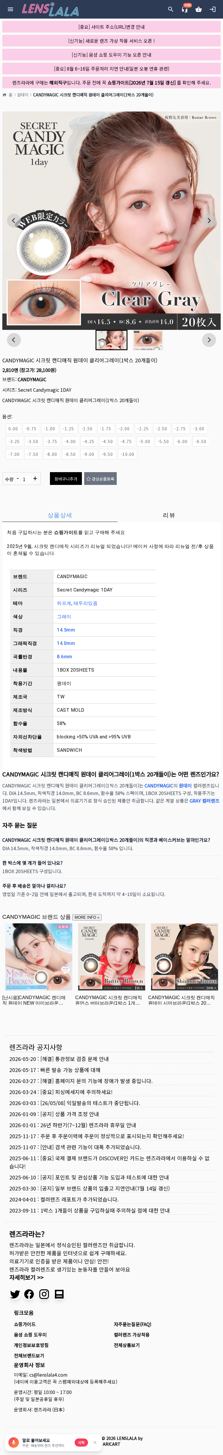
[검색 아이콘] (171, 9)
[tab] (60, 515)
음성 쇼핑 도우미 (30, 1334)
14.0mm (66, 643)
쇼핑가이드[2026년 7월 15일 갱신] (141, 82)
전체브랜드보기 (29, 1355)
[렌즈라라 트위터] (15, 1294)
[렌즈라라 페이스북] (29, 1294)
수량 (21, 478)
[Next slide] (209, 221)
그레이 (64, 616)
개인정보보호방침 (31, 1344)
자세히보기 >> (26, 1277)
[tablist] (111, 515)
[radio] (13, 428)
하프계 (64, 603)
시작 (81, 1442)
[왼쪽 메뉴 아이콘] (10, 9)
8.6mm (64, 656)
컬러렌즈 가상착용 (132, 1334)
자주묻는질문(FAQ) (132, 1324)
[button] (111, 340)
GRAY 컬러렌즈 (205, 800)
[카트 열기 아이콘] (199, 9)
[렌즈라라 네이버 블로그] (59, 1294)
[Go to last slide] (14, 221)
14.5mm (66, 630)
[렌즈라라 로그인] (213, 9)
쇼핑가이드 (66, 532)
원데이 (22, 95)
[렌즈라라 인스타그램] (44, 1294)
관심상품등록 (103, 479)
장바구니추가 (66, 479)
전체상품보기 (127, 1344)
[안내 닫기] (94, 1442)
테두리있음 (86, 603)
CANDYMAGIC (32, 379)
